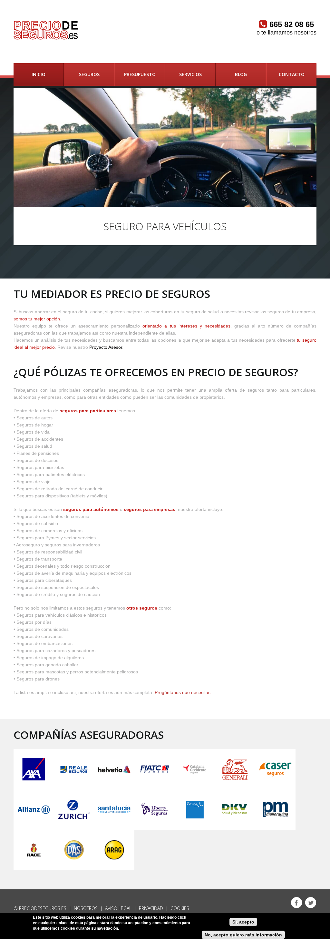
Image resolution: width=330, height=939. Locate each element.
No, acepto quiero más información (243, 934)
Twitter (310, 902)
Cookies (179, 908)
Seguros (89, 74)
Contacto (292, 74)
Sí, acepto (243, 921)
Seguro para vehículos (165, 226)
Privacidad (151, 908)
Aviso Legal (118, 908)
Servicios (190, 74)
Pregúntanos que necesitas (182, 692)
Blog (241, 74)
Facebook (296, 902)
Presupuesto (140, 74)
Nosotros (86, 908)
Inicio (38, 74)
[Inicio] (46, 30)
